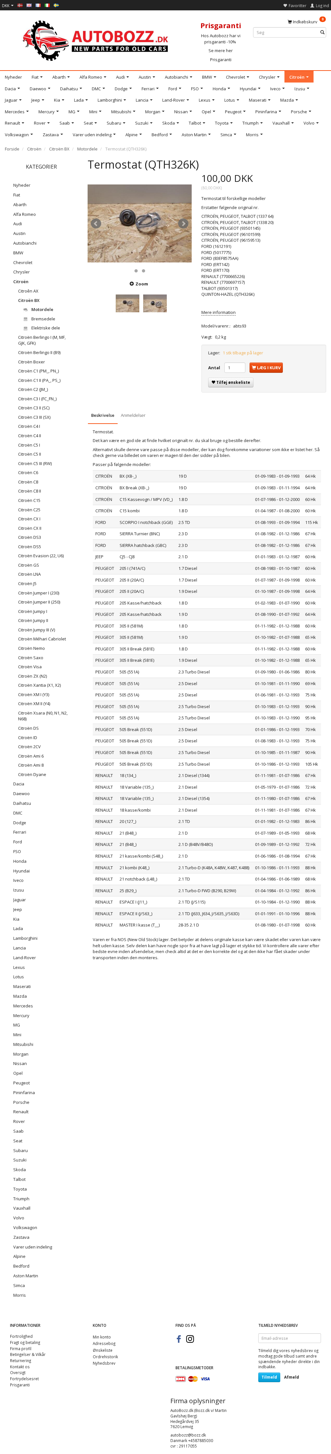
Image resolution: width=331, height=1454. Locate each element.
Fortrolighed (21, 1336)
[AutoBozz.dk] (96, 39)
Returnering (20, 1360)
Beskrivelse (102, 415)
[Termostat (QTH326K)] (140, 224)
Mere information (218, 312)
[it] (47, 5)
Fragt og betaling (25, 1342)
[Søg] (322, 32)
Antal (214, 368)
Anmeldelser (133, 415)
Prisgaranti (220, 59)
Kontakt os (20, 1366)
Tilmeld (269, 1377)
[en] (29, 5)
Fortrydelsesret (24, 1378)
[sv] (56, 5)
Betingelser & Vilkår (28, 1354)
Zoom (141, 284)
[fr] (38, 5)
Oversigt (18, 1372)
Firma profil (20, 1348)
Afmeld (291, 1377)
